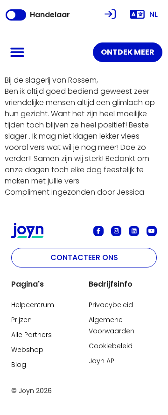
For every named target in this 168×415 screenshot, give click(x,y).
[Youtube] (152, 231)
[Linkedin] (134, 231)
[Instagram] (116, 231)
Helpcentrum (32, 304)
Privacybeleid (111, 304)
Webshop (27, 349)
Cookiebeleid (111, 346)
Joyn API (102, 361)
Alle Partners (31, 334)
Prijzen (21, 319)
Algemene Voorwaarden (111, 325)
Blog (18, 364)
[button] (17, 52)
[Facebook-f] (98, 231)
